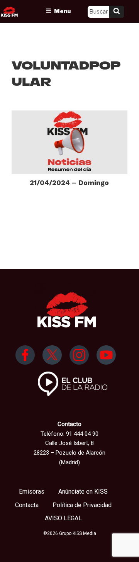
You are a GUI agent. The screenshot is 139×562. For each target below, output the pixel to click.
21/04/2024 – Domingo (69, 182)
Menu (62, 11)
